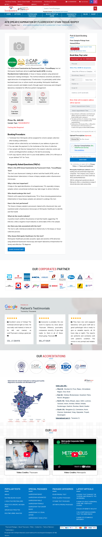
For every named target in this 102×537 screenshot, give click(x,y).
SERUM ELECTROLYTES (12, 510)
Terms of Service (48, 527)
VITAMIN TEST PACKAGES (61, 501)
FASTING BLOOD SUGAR (13, 498)
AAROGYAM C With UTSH (38, 518)
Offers (17, 14)
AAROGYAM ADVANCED (37, 497)
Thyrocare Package (32, 15)
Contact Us (38, 527)
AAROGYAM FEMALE (36, 504)
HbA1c (7, 494)
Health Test (15, 25)
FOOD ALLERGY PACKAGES (61, 498)
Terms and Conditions (86, 166)
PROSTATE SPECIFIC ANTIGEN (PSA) (14, 506)
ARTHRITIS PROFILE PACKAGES (62, 505)
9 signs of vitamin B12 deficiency (84, 518)
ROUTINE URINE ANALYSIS (13, 513)
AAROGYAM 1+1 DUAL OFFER (37, 513)
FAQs (31, 527)
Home (8, 14)
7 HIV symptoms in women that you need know (86, 513)
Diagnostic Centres (71, 15)
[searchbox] (83, 156)
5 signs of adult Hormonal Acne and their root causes (86, 503)
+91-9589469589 (71, 1)
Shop (93, 14)
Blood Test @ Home (52, 15)
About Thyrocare (23, 527)
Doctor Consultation (84, 147)
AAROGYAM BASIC (35, 494)
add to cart (75, 49)
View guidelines (79, 150)
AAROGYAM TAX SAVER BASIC (37, 508)
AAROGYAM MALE (35, 501)
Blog (85, 14)
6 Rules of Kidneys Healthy (86, 509)
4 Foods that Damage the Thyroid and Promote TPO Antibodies (86, 496)
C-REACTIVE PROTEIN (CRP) (14, 501)
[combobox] (83, 156)
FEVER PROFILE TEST (59, 494)
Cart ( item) (84, 1)
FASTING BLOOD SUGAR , (60, 11)
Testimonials (9, 530)
